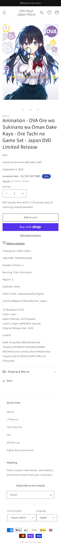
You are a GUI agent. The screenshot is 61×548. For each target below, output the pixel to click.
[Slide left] (23, 109)
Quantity (7, 186)
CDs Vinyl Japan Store (33, 542)
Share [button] (9, 380)
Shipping (6, 181)
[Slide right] (38, 109)
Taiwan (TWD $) (18, 517)
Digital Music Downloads (20, 450)
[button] (4, 12)
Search (10, 411)
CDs (9, 434)
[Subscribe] (50, 495)
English (43, 517)
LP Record (12, 419)
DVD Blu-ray (13, 442)
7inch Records (14, 427)
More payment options (30, 235)
